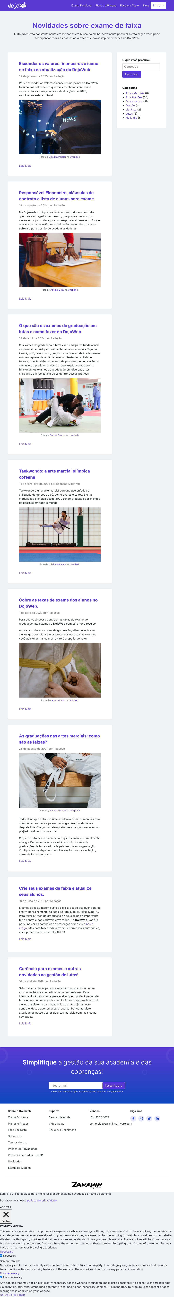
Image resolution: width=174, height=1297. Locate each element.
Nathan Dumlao (58, 810)
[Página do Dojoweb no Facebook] (133, 1118)
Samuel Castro (57, 435)
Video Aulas (56, 1123)
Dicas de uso (134, 101)
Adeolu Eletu (57, 289)
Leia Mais (25, 165)
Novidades (15, 1161)
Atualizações (134, 97)
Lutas (129, 113)
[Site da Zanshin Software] (87, 1185)
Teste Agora (113, 1085)
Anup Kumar (57, 700)
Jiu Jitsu (131, 109)
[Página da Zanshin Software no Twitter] (149, 1118)
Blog (146, 5)
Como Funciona (81, 5)
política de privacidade (42, 1200)
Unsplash (75, 156)
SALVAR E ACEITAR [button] (12, 1295)
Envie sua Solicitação (62, 1130)
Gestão (130, 105)
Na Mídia (131, 117)
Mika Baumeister (57, 156)
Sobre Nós (15, 1136)
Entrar (157, 5)
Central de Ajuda (59, 1117)
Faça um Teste (129, 5)
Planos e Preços (105, 5)
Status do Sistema (19, 1167)
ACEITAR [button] (5, 1207)
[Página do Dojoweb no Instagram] (141, 1118)
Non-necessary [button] (9, 1273)
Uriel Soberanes (57, 564)
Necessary (9, 1255)
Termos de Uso (18, 1142)
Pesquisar (132, 74)
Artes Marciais (135, 93)
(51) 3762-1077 (99, 1117)
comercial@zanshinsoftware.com (107, 1123)
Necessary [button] (6, 1251)
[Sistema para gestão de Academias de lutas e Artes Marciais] (17, 5)
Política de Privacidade (23, 1149)
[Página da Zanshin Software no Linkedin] (157, 1118)
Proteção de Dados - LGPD (25, 1155)
